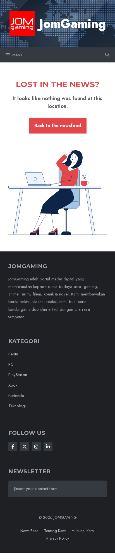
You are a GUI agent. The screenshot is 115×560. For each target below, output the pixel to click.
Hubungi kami (83, 531)
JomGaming (72, 24)
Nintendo (16, 395)
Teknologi (17, 406)
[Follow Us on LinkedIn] (48, 446)
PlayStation (17, 375)
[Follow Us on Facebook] (12, 446)
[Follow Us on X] (24, 446)
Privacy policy (57, 538)
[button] (107, 54)
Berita (13, 354)
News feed (29, 531)
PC (10, 364)
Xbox (12, 385)
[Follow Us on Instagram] (36, 446)
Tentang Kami (55, 531)
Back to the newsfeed (57, 125)
